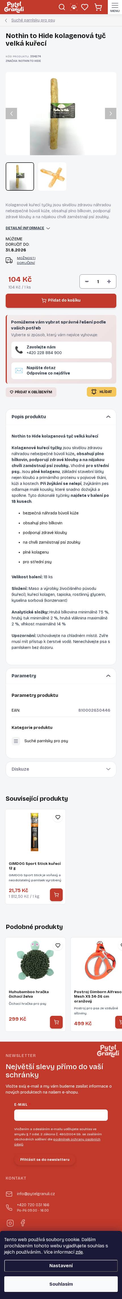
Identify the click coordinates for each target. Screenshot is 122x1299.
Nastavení (61, 1265)
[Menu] (115, 7)
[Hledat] (62, 7)
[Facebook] (22, 1222)
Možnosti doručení (26, 260)
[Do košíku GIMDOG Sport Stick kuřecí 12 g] (56, 894)
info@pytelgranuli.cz (36, 1193)
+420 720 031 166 (33, 1207)
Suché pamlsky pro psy (46, 741)
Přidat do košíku (64, 300)
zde (79, 1252)
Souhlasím (61, 1284)
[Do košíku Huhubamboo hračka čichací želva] (56, 1022)
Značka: (23, 61)
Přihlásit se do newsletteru (45, 1160)
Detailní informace (25, 228)
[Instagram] (10, 1222)
